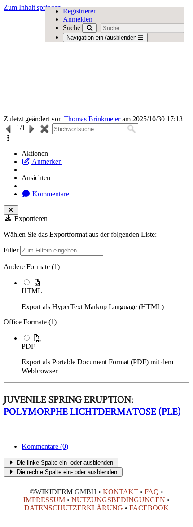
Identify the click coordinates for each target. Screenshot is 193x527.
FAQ (152, 492)
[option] (105, 294)
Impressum (44, 500)
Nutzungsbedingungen (118, 500)
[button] (8, 138)
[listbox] (96, 319)
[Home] (78, 63)
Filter (12, 250)
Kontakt (120, 492)
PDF (28, 346)
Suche (71, 27)
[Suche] (89, 28)
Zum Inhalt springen (32, 7)
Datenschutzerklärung (73, 508)
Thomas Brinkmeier (92, 119)
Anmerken (46, 161)
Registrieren (80, 11)
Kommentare (50, 194)
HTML (32, 291)
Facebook (149, 508)
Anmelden (77, 19)
